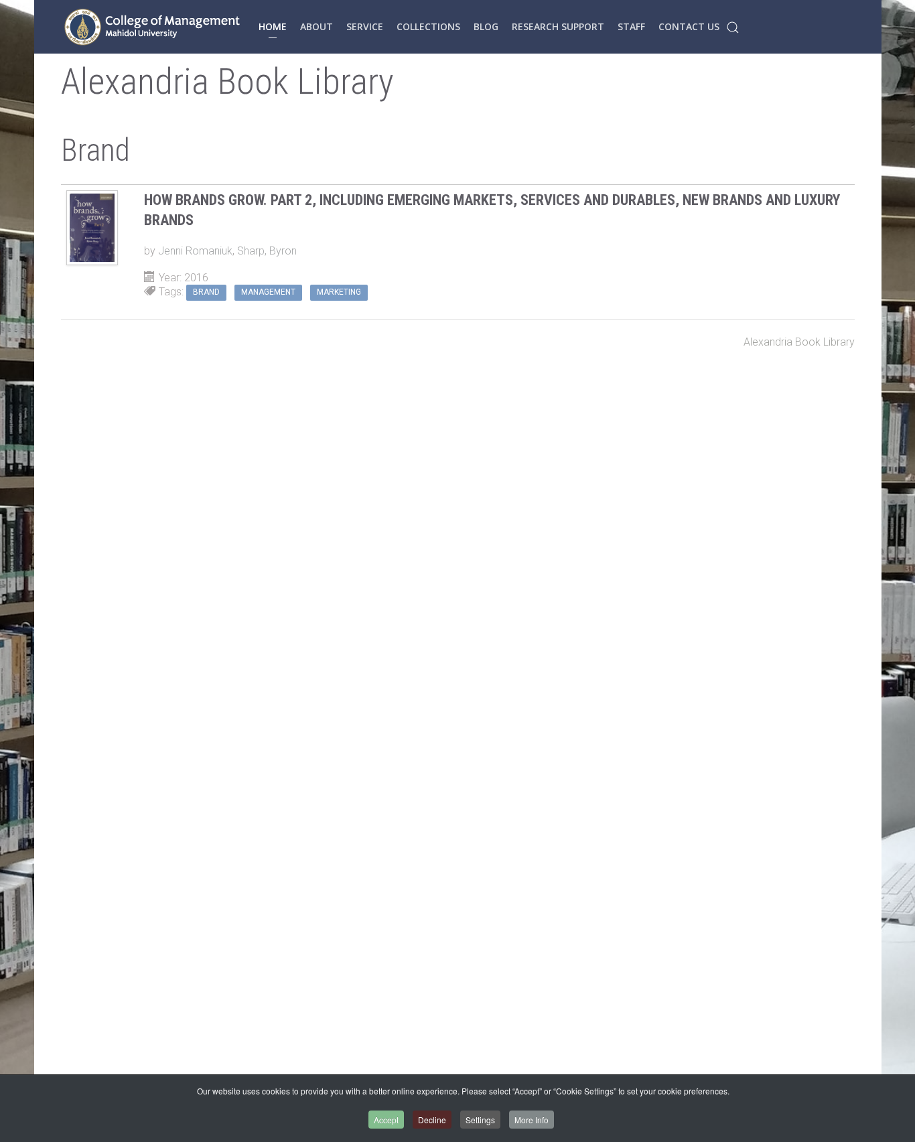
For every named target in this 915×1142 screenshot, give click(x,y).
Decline (432, 1119)
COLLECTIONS (428, 26)
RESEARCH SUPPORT (558, 26)
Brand (206, 292)
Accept (386, 1119)
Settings (480, 1119)
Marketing (339, 292)
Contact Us (688, 26)
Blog (486, 26)
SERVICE (364, 26)
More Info (531, 1119)
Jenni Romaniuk (195, 250)
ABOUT (316, 26)
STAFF (631, 26)
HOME (273, 26)
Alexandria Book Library (799, 342)
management (268, 292)
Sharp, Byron (267, 250)
